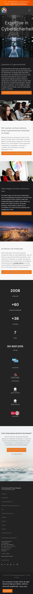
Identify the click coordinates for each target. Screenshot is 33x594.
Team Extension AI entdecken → (19, 4)
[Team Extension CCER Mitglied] (15, 375)
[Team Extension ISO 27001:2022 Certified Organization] (15, 401)
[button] (29, 9)
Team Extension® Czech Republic (11, 488)
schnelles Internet (18, 263)
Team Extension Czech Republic (18, 575)
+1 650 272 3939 (5, 553)
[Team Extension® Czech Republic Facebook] (4, 564)
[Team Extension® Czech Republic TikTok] (17, 564)
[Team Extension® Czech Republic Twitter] (1, 564)
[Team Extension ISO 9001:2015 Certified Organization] (15, 413)
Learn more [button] (23, 586)
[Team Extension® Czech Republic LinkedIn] (7, 564)
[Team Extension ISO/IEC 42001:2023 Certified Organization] (15, 389)
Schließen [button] (7, 591)
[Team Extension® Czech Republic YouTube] (10, 564)
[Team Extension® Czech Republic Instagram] (13, 564)
